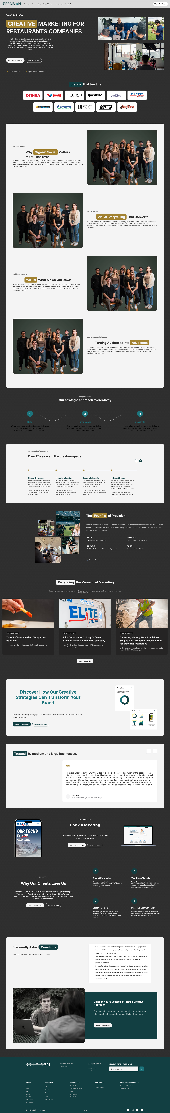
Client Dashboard (74, 1097)
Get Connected (30, 1099)
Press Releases (30, 1097)
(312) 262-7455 (64, 1066)
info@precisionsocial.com (66, 1063)
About (27, 1088)
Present (47, 1093)
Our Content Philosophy (76, 1088)
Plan (46, 1086)
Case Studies (73, 1086)
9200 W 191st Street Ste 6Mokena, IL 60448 (94, 1064)
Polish (46, 1096)
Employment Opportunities (127, 1086)
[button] (136, 460)
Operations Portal (124, 1088)
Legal (85, 1110)
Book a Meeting (74, 1094)
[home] (11, 4)
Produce (47, 1089)
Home (27, 1086)
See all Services (49, 1099)
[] (28, 613)
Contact (28, 1094)
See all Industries (99, 1087)
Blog (27, 1091)
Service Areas (29, 1102)
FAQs (71, 1091)
